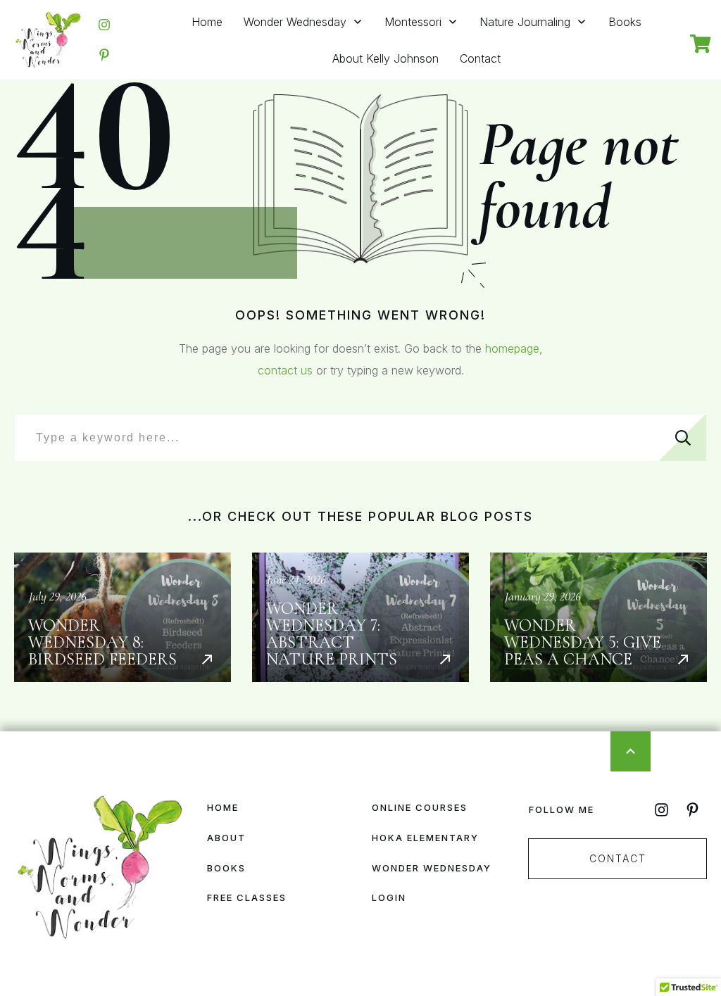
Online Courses (420, 807)
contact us (285, 370)
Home (223, 807)
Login (389, 897)
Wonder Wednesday (431, 868)
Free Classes (247, 897)
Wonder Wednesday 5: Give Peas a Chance (598, 617)
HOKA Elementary (425, 837)
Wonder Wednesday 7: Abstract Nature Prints (360, 617)
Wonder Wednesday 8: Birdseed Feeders (122, 617)
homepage (512, 348)
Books (226, 868)
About (226, 837)
